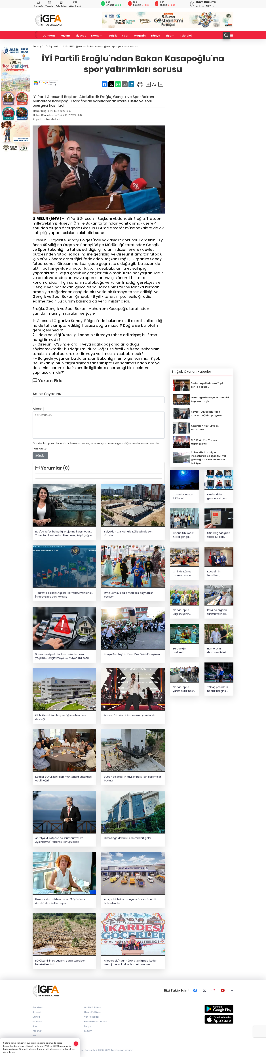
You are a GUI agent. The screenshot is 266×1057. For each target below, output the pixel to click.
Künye (87, 1026)
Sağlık (113, 35)
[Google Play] (210, 1009)
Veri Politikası (91, 1016)
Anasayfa (38, 6)
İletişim (88, 1030)
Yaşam (65, 35)
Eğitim (170, 35)
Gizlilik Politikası (92, 1007)
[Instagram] (213, 990)
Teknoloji (186, 35)
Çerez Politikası (92, 1012)
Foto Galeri (61, 6)
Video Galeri (75, 6)
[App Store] (210, 1019)
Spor (125, 35)
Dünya (155, 35)
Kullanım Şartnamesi (95, 1021)
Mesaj (38, 408)
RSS (34, 1035)
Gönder (40, 455)
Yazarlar (49, 6)
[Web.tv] (232, 990)
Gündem (49, 35)
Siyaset (80, 35)
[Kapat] (76, 1044)
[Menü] (231, 35)
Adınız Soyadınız (47, 393)
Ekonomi (97, 35)
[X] (204, 990)
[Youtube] (222, 990)
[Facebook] (195, 990)
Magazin (140, 35)
